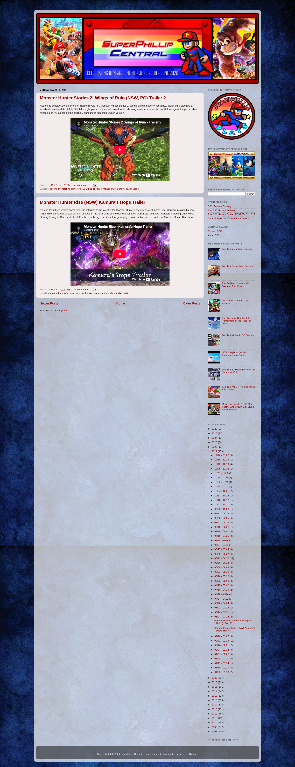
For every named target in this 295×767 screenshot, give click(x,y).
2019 (215, 682)
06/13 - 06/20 (222, 558)
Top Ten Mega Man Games (237, 249)
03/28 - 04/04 (222, 603)
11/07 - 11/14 (221, 486)
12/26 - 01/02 (222, 455)
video (136, 189)
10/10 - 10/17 (222, 500)
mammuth (168, 754)
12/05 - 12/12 (222, 468)
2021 (215, 451)
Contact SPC (215, 231)
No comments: (81, 185)
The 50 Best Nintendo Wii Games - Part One (235, 284)
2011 (214, 718)
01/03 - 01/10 (222, 672)
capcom (52, 189)
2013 (215, 709)
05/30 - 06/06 (222, 567)
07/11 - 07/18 (221, 540)
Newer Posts (49, 303)
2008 (215, 731)
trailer (129, 189)
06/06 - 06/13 (222, 563)
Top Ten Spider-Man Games (237, 266)
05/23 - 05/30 (222, 572)
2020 (215, 677)
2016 (215, 696)
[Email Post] (94, 185)
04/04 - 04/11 (221, 599)
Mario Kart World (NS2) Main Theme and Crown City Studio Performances (238, 407)
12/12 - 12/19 (222, 464)
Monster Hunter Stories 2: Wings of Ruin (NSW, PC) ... (233, 622)
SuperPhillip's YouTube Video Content (228, 218)
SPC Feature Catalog (219, 206)
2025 (215, 433)
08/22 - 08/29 (222, 522)
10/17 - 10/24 (222, 495)
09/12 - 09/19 (222, 513)
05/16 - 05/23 (222, 576)
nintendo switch (109, 189)
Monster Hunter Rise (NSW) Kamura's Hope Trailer (92, 202)
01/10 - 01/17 (222, 667)
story (121, 189)
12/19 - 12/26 (222, 459)
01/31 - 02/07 (222, 654)
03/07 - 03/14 (222, 616)
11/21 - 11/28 (221, 477)
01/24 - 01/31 (222, 658)
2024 (215, 438)
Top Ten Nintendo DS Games (238, 335)
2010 (215, 722)
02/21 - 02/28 (222, 640)
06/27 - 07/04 (222, 549)
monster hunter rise (86, 293)
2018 (215, 687)
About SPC (214, 235)
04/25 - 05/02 (222, 585)
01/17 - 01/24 (222, 663)
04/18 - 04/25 (222, 590)
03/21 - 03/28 (222, 607)
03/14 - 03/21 (222, 612)
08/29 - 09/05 (222, 518)
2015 (215, 700)
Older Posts (191, 303)
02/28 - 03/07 (222, 636)
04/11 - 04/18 (221, 594)
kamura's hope (66, 293)
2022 (215, 447)
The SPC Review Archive (221, 210)
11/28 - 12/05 (221, 473)
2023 (215, 442)
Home (120, 303)
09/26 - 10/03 (222, 509)
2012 (215, 713)
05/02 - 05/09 (222, 581)
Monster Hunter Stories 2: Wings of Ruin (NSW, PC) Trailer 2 (103, 97)
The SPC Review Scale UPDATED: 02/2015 (231, 214)
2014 (215, 704)
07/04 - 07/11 (221, 545)
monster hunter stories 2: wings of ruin (79, 189)
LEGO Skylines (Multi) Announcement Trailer (234, 353)
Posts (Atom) (61, 310)
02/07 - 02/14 (222, 650)
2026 (215, 429)
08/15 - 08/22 (222, 527)
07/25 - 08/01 (222, 531)
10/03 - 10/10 (222, 504)
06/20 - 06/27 (222, 554)
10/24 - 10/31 (222, 491)
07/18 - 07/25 (222, 536)
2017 (215, 691)
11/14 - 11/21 (221, 482)
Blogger (193, 754)
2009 (215, 727)
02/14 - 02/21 (222, 645)
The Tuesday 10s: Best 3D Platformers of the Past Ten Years (236, 321)
